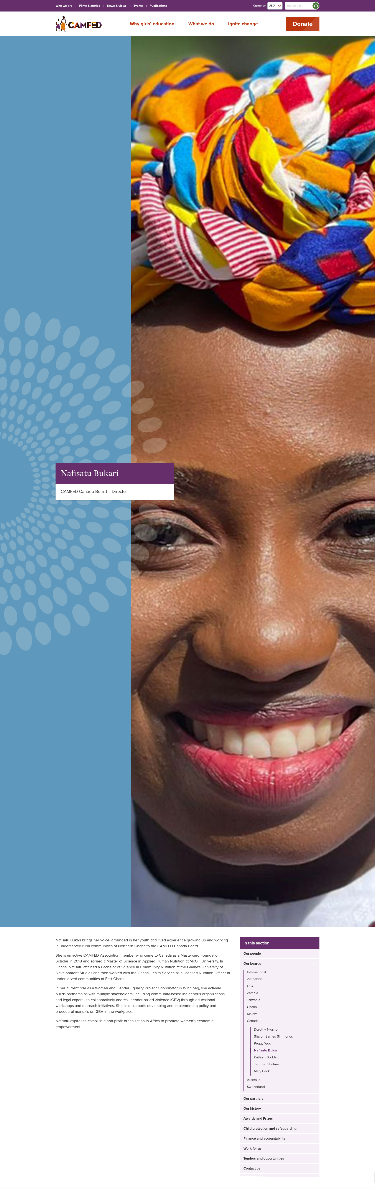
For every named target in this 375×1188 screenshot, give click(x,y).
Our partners (253, 1098)
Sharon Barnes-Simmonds (273, 1036)
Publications (158, 6)
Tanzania (253, 1000)
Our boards (252, 963)
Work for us (252, 1148)
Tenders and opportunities (263, 1158)
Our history (252, 1108)
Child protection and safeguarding (269, 1128)
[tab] (279, 954)
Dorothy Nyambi (266, 1029)
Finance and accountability (264, 1138)
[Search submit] (315, 5)
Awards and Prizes (258, 1118)
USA (250, 986)
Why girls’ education (152, 23)
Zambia (252, 993)
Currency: (259, 6)
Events (138, 6)
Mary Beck (262, 1071)
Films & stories (89, 6)
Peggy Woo (262, 1043)
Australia (253, 1080)
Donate (302, 24)
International (256, 972)
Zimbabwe (255, 979)
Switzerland (256, 1087)
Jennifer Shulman (267, 1064)
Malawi (252, 1014)
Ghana (252, 1007)
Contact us (251, 1168)
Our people (252, 953)
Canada (252, 1021)
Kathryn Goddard (267, 1057)
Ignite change (243, 23)
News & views (117, 6)
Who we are (64, 6)
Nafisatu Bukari (266, 1050)
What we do (201, 23)
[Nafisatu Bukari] (79, 23)
